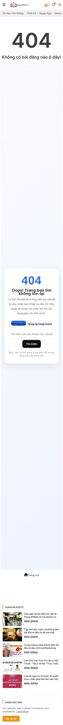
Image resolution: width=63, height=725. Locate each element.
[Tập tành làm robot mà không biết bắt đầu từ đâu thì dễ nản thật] (12, 634)
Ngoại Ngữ (45, 13)
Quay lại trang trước (40, 324)
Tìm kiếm (31, 344)
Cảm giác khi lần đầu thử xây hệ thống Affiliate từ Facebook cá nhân (40, 615)
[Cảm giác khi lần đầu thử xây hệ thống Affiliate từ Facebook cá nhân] (12, 619)
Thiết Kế (31, 13)
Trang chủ (33, 575)
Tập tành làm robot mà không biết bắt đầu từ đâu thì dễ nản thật (41, 631)
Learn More (22, 711)
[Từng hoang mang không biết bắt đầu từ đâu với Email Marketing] (12, 650)
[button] (59, 4)
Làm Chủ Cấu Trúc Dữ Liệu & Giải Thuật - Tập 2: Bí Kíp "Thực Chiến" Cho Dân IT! (42, 662)
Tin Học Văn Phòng (13, 13)
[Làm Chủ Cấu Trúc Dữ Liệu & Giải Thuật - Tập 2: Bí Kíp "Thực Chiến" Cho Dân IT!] (12, 665)
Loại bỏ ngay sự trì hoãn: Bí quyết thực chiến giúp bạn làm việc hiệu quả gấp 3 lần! (41, 678)
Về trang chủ (18, 324)
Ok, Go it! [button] (11, 718)
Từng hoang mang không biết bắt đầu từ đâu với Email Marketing (41, 646)
